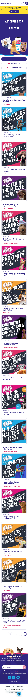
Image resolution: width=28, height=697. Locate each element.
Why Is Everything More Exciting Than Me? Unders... (14, 101)
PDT (7, 208)
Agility (4, 625)
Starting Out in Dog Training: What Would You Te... (13, 309)
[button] (21, 3)
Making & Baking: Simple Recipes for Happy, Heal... (13, 239)
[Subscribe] (24, 667)
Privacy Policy (17, 671)
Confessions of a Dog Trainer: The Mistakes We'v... (13, 378)
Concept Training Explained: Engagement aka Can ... (11, 517)
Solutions (8, 104)
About (12, 681)
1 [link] (3, 634)
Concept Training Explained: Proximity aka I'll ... (14, 274)
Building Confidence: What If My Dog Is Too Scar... (13, 413)
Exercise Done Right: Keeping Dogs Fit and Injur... (14, 621)
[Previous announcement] (1, 9)
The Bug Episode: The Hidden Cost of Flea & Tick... (13, 552)
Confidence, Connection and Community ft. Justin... (11, 344)
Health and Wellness (8, 243)
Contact (15, 681)
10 (20, 634)
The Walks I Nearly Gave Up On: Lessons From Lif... (12, 135)
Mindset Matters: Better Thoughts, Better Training (13, 448)
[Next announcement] (26, 9)
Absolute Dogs (19, 686)
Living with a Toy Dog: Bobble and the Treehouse (14, 170)
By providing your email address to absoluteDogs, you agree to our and (15, 671)
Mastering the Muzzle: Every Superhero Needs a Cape (11, 205)
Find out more (14, 11)
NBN (4, 104)
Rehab (18, 625)
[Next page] (25, 634)
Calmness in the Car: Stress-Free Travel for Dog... (12, 587)
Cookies (22, 689)
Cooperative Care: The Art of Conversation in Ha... (11, 482)
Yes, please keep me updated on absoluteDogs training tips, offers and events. (15, 673)
